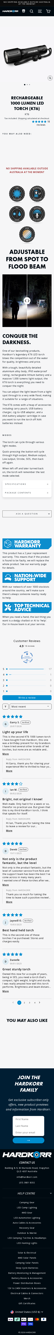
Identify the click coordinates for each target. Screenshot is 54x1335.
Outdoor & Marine (27, 1233)
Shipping (22, 118)
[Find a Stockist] (24, 11)
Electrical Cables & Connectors (27, 1293)
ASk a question (27, 514)
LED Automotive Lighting (27, 1217)
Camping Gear (26, 1202)
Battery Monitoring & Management (27, 1273)
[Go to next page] (40, 1003)
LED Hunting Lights (27, 1243)
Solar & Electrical (27, 1252)
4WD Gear (27, 1212)
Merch (27, 1298)
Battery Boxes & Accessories (27, 1278)
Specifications (15, 484)
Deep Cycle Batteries (27, 1267)
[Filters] (5, 707)
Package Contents (18, 493)
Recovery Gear (27, 1227)
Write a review (26, 697)
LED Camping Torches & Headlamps (27, 1238)
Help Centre (26, 1193)
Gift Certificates (27, 1303)
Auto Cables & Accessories (27, 1222)
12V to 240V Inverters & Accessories (27, 1288)
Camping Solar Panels (27, 1262)
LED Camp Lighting (27, 1207)
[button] (39, 121)
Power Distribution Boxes (27, 1283)
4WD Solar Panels (27, 1257)
